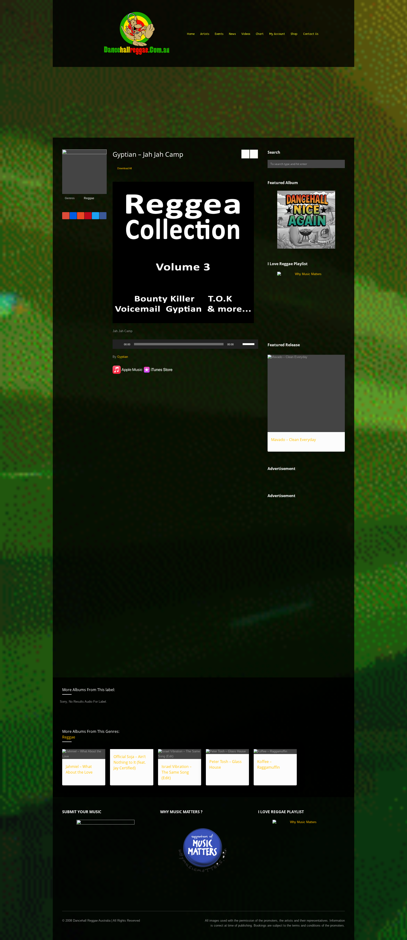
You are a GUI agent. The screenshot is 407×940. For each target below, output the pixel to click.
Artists (204, 34)
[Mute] (238, 344)
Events (219, 34)
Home (191, 34)
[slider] (249, 343)
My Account (277, 34)
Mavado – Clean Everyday (293, 439)
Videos (245, 34)
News (232, 34)
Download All (124, 168)
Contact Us (310, 34)
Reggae (89, 198)
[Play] (118, 344)
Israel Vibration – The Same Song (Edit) (176, 772)
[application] (185, 344)
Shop (294, 34)
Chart (260, 34)
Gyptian (122, 357)
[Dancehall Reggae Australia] (136, 35)
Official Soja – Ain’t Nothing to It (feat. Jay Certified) (130, 762)
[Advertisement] (203, 102)
